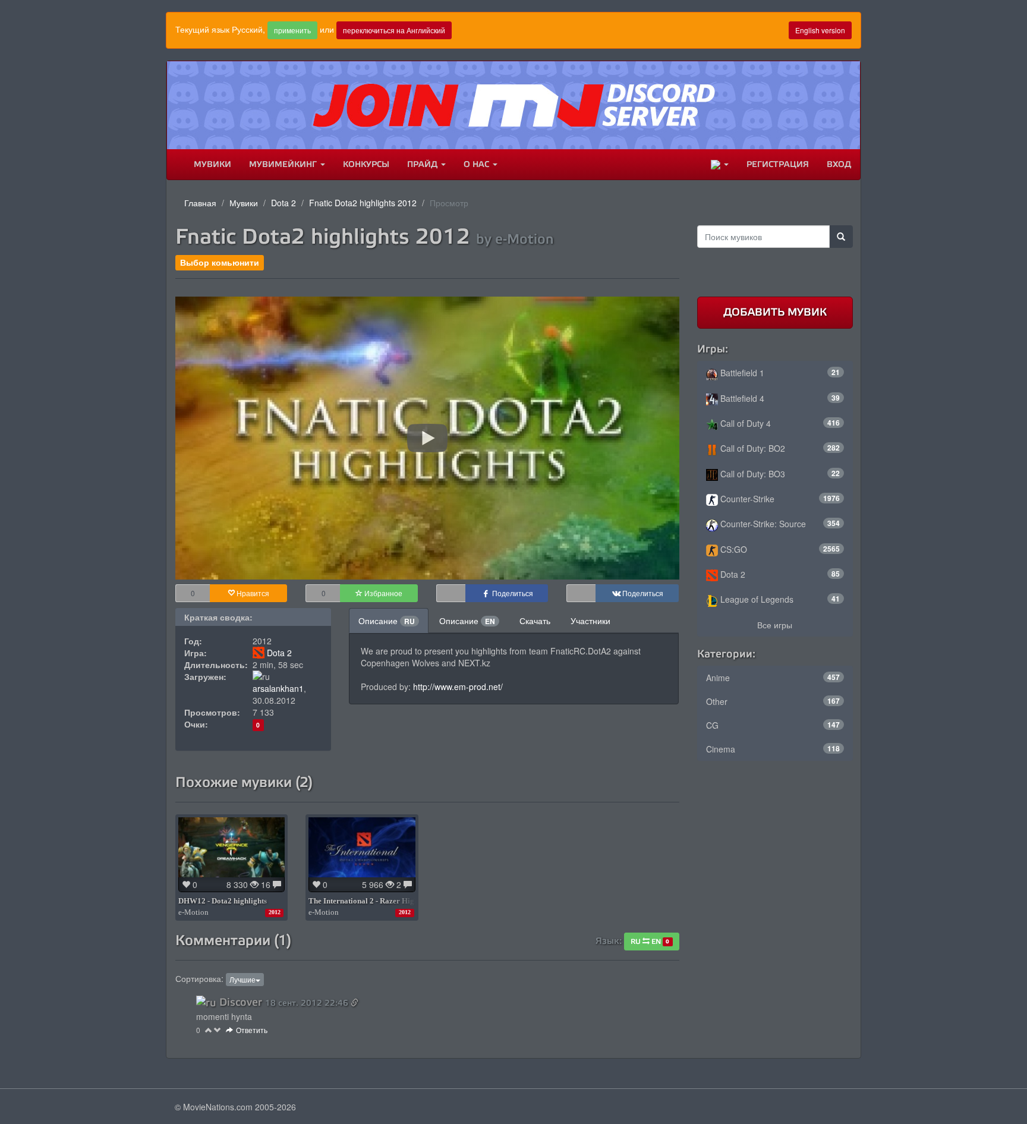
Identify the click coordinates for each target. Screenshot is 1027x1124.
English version (820, 30)
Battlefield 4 (779, 398)
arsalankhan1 (278, 688)
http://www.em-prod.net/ (458, 686)
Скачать (534, 620)
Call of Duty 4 (779, 423)
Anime (773, 678)
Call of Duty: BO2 (779, 448)
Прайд (423, 164)
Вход (839, 164)
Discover (240, 1002)
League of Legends (779, 599)
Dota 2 (283, 203)
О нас (478, 164)
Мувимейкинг (284, 164)
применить (292, 30)
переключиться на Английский (394, 30)
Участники (590, 620)
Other (773, 701)
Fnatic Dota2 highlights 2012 (363, 203)
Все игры (774, 625)
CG (773, 725)
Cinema (773, 749)
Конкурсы (366, 164)
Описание (386, 620)
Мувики (212, 164)
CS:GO (779, 549)
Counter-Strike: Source (779, 524)
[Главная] (176, 165)
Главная (200, 203)
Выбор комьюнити (219, 262)
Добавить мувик (775, 312)
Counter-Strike (779, 499)
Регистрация (777, 164)
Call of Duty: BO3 (779, 474)
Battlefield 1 (779, 373)
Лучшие (242, 979)
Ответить (251, 1030)
